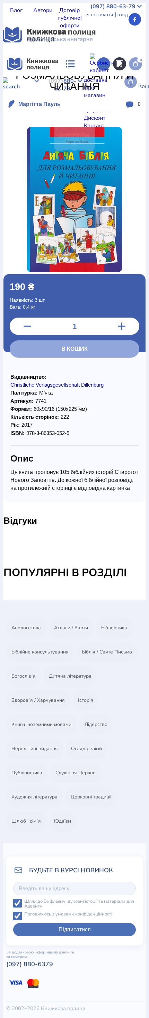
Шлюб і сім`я (26, 821)
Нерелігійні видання (34, 748)
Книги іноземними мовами (41, 724)
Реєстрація (100, 15)
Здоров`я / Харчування (38, 700)
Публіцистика (26, 772)
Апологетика (26, 627)
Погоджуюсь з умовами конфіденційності (68, 914)
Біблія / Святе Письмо (107, 652)
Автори (42, 10)
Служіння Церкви (75, 772)
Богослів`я (23, 676)
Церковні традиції (91, 797)
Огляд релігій (86, 748)
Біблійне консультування (40, 652)
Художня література (34, 797)
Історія (85, 700)
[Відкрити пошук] (119, 63)
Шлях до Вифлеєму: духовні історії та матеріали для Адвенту (79, 904)
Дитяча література (70, 676)
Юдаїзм (62, 821)
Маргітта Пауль (39, 104)
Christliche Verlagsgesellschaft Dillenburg (57, 385)
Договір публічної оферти (70, 18)
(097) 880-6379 (29, 964)
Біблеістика (114, 627)
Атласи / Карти (71, 627)
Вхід (123, 15)
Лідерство (96, 724)
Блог (16, 10)
